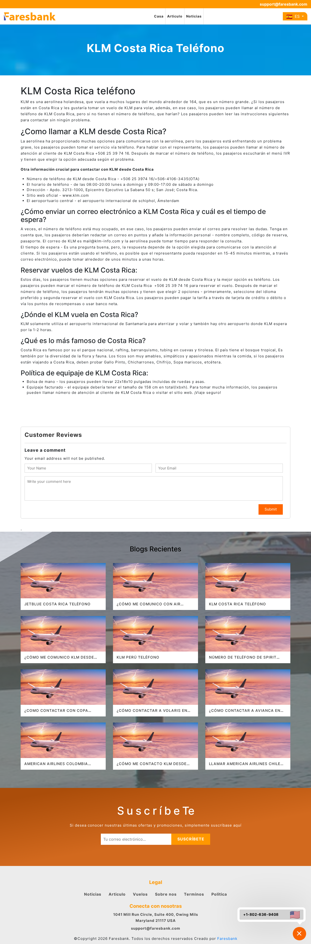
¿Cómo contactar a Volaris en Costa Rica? (152, 712)
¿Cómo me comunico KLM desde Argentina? (59, 659)
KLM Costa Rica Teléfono (237, 604)
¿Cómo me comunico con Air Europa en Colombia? (149, 606)
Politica (219, 894)
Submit (271, 509)
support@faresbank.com (283, 4)
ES (297, 16)
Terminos (194, 894)
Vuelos (140, 894)
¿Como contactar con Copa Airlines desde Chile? (56, 712)
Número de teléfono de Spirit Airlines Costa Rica (242, 659)
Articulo (174, 16)
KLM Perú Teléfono (138, 657)
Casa (159, 16)
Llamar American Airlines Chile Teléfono (244, 765)
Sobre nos (166, 894)
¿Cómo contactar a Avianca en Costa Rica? (244, 712)
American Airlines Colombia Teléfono (56, 765)
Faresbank (227, 938)
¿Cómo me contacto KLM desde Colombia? (152, 765)
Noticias (194, 16)
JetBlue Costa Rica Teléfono (57, 604)
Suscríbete (190, 839)
